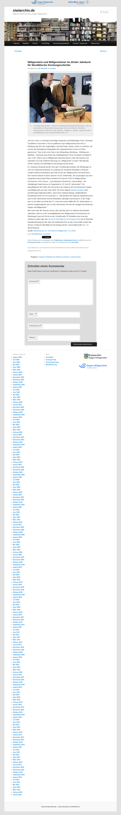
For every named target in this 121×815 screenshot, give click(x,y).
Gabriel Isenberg (77, 190)
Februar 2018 (17, 612)
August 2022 (17, 477)
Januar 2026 (17, 375)
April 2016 (16, 667)
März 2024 (16, 430)
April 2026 (16, 367)
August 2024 (17, 417)
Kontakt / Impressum (80, 43)
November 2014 (18, 710)
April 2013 (16, 757)
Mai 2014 (16, 725)
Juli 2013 (16, 750)
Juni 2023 (16, 452)
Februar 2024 (17, 432)
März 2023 (16, 460)
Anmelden (49, 357)
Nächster (104, 51)
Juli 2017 (16, 630)
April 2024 (16, 427)
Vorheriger (17, 51)
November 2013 (18, 740)
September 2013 (19, 745)
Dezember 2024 (18, 407)
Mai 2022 (16, 485)
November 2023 (18, 440)
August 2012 (17, 777)
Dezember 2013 (18, 737)
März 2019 (16, 580)
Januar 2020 (17, 555)
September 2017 (19, 625)
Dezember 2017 (18, 617)
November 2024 (18, 410)
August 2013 (17, 747)
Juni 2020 (16, 542)
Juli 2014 (16, 720)
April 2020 (16, 547)
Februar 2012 (17, 792)
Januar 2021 (17, 525)
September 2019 (19, 565)
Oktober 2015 (17, 682)
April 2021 (16, 517)
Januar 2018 (17, 615)
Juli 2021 (16, 510)
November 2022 (18, 470)
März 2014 (16, 730)
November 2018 (18, 590)
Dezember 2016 (18, 647)
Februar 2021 (17, 522)
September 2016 (19, 655)
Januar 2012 (17, 795)
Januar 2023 (17, 465)
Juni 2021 (16, 512)
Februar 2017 (17, 642)
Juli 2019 (16, 570)
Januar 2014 (17, 735)
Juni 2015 (16, 692)
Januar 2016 (17, 675)
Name (32, 314)
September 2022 (19, 475)
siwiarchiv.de (24, 10)
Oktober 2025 (17, 382)
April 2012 (16, 787)
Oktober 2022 (17, 472)
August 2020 (17, 537)
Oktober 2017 (17, 622)
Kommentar (34, 281)
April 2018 (16, 607)
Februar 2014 (17, 732)
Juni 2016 (16, 662)
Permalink (74, 242)
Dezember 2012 (18, 767)
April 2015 (16, 697)
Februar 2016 (17, 672)
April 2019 (16, 577)
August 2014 (17, 717)
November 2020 (18, 530)
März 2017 (16, 640)
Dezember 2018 (18, 587)
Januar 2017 (17, 645)
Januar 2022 (17, 495)
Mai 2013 (16, 755)
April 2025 (16, 397)
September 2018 (19, 595)
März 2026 (16, 370)
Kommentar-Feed (52, 362)
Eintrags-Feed (51, 360)
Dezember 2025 (18, 377)
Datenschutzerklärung (48, 807)
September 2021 (19, 505)
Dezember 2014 (18, 707)
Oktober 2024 (17, 412)
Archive (35, 43)
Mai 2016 (16, 665)
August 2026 (17, 357)
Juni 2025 (16, 392)
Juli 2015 (16, 690)
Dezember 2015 (18, 677)
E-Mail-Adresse (35, 325)
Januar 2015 (17, 705)
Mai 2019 (16, 575)
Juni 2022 (16, 482)
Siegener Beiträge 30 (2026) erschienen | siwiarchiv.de (60, 257)
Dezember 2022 (18, 467)
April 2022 (16, 487)
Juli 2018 (16, 600)
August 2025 (17, 387)
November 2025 (18, 380)
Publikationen (58, 240)
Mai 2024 (16, 425)
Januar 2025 (17, 405)
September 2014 (19, 715)
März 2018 (16, 610)
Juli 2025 (16, 390)
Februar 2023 (17, 462)
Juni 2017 (16, 632)
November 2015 (18, 680)
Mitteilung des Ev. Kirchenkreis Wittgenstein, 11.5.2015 (55, 231)
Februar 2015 (17, 702)
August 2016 (17, 657)
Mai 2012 (16, 785)
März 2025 (16, 400)
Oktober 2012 (17, 772)
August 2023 (17, 447)
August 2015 (17, 687)
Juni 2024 (16, 422)
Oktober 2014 (17, 712)
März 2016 (16, 670)
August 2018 (17, 597)
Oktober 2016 (17, 652)
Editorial (16, 43)
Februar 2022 (17, 492)
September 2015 (19, 685)
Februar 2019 (17, 582)
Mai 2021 (16, 515)
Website (32, 337)
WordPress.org (51, 365)
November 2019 (18, 560)
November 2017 (18, 620)
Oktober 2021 (17, 502)
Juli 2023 (16, 450)
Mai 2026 (16, 365)
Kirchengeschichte (34, 242)
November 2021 (18, 500)
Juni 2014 (16, 722)
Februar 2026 (17, 372)
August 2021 (17, 507)
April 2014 (16, 727)
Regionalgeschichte (70, 240)
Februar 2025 (17, 402)
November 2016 (18, 650)
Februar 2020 (17, 552)
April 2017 (16, 637)
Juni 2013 (16, 752)
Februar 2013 (17, 762)
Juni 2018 (16, 602)
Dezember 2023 (18, 437)
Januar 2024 (17, 435)
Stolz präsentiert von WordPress (69, 807)
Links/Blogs (45, 43)
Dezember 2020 (18, 527)
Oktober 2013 (17, 742)
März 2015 (16, 700)
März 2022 (16, 490)
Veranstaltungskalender (61, 43)
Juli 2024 (16, 420)
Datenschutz (95, 43)
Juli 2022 (16, 480)
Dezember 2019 (18, 557)
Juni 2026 (16, 362)
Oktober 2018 (17, 592)
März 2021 (16, 520)
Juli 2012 (16, 780)
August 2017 (17, 627)
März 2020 (16, 550)
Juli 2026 (16, 360)
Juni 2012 (16, 782)
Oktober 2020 (17, 532)
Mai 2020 (16, 545)
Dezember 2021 (18, 497)
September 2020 (19, 535)
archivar (53, 68)
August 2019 (17, 567)
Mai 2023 (16, 455)
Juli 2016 (16, 660)
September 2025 (19, 385)
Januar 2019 (17, 585)
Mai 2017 (16, 635)
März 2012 (16, 790)
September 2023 (19, 445)
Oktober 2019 (17, 562)
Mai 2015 (16, 695)
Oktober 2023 (17, 442)
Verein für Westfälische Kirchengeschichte (64, 219)
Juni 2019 (16, 572)
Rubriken (26, 43)
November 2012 (18, 770)
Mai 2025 (16, 395)
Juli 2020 (16, 540)
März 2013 (16, 760)
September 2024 (19, 415)
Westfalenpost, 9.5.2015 (40, 234)
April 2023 (16, 457)
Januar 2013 (17, 765)
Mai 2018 (16, 605)
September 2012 (19, 775)
